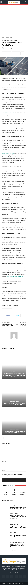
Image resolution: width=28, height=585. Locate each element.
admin (7, 48)
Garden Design (9, 37)
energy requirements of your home (14, 276)
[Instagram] (7, 576)
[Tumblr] (20, 576)
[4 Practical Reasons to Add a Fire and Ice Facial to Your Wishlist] (5, 534)
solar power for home (7, 307)
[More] (22, 53)
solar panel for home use (8, 112)
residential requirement (12, 183)
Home (3, 37)
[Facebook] (3, 576)
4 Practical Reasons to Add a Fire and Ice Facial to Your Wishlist (18, 535)
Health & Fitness (14, 401)
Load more (13, 550)
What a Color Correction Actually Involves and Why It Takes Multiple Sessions (14, 375)
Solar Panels (8, 305)
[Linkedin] (11, 576)
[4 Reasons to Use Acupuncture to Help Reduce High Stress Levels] (14, 421)
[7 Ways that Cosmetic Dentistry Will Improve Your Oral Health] (14, 393)
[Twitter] (24, 576)
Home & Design (13, 40)
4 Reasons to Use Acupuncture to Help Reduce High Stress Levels (14, 432)
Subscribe (22, 489)
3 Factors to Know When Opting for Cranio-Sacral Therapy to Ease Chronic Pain (17, 545)
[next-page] (5, 438)
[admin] (3, 48)
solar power (15, 305)
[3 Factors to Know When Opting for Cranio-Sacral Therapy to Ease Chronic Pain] (5, 544)
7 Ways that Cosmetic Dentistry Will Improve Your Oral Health (14, 404)
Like (6, 489)
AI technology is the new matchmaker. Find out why (7, 325)
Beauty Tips (13, 371)
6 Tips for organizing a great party (20, 325)
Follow (14, 489)
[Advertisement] (14, 20)
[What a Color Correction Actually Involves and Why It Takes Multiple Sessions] (14, 365)
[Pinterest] (16, 576)
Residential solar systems (8, 153)
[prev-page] (3, 438)
